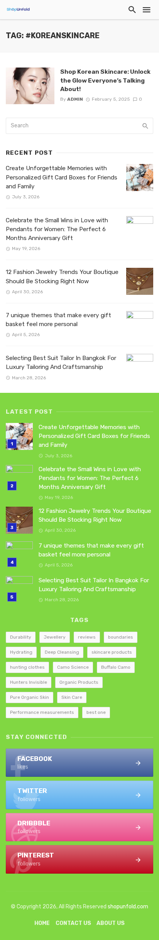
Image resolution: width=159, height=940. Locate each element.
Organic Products (78, 682)
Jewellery (55, 637)
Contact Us (73, 923)
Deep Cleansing (62, 652)
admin (75, 99)
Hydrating (21, 652)
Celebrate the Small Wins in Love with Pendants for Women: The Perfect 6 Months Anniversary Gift (57, 229)
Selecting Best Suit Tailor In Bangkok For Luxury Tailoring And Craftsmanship (61, 362)
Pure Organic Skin (29, 697)
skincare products (111, 652)
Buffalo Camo (115, 667)
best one (96, 712)
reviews (87, 637)
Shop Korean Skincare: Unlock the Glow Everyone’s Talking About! (105, 80)
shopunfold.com (128, 906)
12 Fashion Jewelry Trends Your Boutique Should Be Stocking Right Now (62, 276)
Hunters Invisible (28, 682)
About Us (110, 923)
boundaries (120, 637)
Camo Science (73, 667)
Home (42, 923)
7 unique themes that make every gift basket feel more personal (58, 320)
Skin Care (71, 697)
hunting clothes (27, 667)
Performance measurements (42, 712)
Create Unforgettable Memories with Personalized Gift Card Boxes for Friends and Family (61, 177)
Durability (20, 637)
